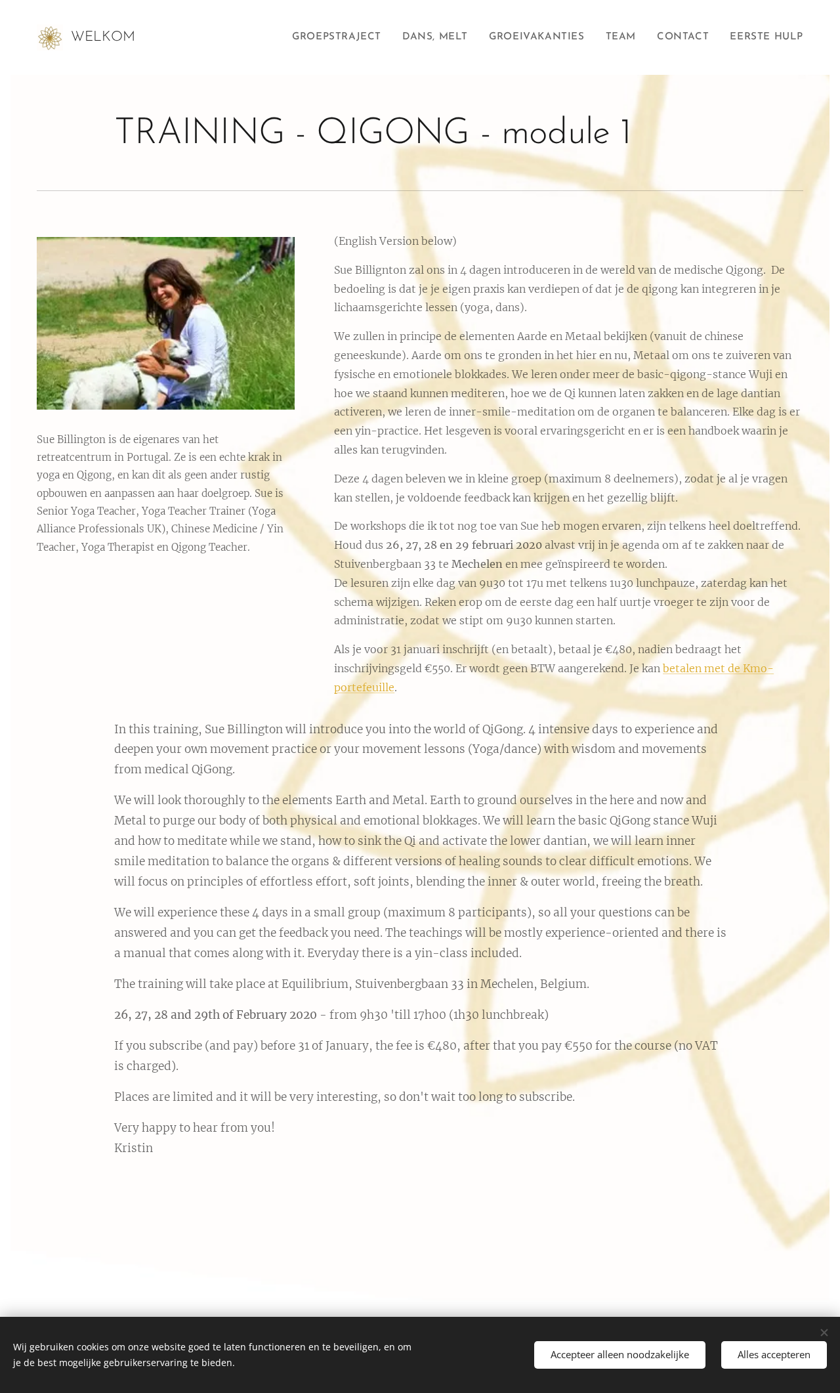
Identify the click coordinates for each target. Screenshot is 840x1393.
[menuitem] (340, 37)
